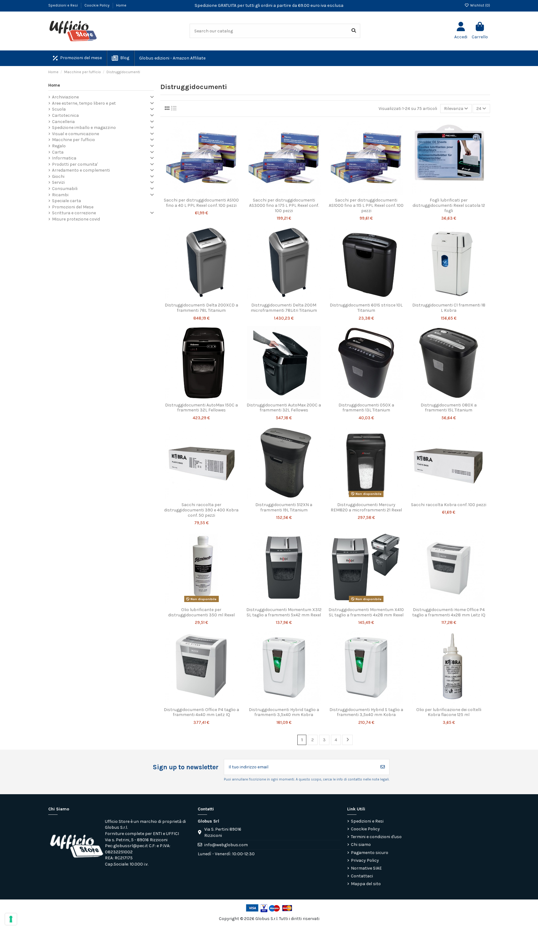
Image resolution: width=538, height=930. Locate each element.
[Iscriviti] (382, 767)
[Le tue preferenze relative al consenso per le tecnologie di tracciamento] (11, 919)
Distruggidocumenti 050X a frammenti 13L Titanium (366, 407)
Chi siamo (361, 844)
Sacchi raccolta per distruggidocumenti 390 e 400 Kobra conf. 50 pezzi (201, 510)
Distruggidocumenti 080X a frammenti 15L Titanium (449, 407)
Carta (58, 152)
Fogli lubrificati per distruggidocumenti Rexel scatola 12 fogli (449, 205)
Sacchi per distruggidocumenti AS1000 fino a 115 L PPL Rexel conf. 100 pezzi (366, 205)
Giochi (58, 176)
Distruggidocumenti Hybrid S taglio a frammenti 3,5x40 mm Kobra (366, 712)
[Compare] (201, 192)
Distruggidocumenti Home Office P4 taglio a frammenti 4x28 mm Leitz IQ (448, 612)
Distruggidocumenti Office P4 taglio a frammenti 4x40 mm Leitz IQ (201, 712)
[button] (172, 58)
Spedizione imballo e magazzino (84, 127)
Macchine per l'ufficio (73, 139)
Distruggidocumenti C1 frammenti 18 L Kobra (448, 307)
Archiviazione (65, 97)
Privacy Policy (365, 860)
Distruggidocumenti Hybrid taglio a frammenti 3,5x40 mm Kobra (284, 712)
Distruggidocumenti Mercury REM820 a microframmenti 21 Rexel (366, 507)
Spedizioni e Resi (63, 5)
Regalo (59, 146)
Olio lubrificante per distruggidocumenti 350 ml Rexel (201, 612)
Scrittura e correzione (74, 213)
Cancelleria (63, 121)
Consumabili (65, 188)
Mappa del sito (366, 883)
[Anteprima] (210, 192)
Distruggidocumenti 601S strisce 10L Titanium (366, 307)
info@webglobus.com (226, 844)
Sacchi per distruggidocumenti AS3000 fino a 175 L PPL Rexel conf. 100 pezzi (284, 205)
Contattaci (362, 876)
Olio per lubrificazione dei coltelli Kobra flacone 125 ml (448, 712)
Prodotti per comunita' (75, 164)
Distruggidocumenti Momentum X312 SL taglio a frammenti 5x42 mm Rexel (284, 612)
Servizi (58, 182)
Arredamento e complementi (81, 170)
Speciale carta (66, 200)
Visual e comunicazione (75, 133)
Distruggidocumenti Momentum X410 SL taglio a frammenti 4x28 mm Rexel (366, 612)
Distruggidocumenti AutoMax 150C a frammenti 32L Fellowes (201, 407)
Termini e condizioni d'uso (376, 836)
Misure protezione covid (76, 219)
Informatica (64, 158)
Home (121, 5)
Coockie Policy (97, 5)
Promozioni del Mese (72, 207)
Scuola (59, 109)
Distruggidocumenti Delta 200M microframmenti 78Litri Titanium (284, 307)
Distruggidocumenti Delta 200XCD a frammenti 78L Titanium (201, 307)
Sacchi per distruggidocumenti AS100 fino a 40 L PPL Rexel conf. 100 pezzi (201, 202)
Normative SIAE (366, 868)
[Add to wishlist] (192, 192)
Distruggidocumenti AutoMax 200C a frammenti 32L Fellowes (284, 407)
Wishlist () (479, 5)
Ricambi (60, 194)
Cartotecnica (65, 115)
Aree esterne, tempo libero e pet (84, 103)
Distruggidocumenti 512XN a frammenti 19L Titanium (283, 507)
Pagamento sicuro (369, 852)
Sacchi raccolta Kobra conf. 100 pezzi (448, 504)
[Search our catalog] (353, 31)
